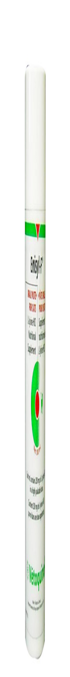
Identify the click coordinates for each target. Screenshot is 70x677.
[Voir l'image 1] (2, 56)
